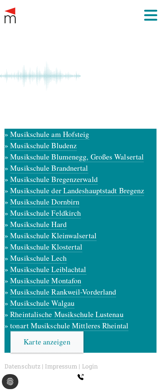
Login (90, 366)
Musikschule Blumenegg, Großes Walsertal (77, 157)
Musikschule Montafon (45, 280)
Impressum (61, 366)
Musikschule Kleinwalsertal (53, 235)
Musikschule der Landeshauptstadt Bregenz (77, 190)
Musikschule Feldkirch (45, 213)
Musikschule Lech (38, 258)
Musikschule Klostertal (46, 247)
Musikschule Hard (38, 224)
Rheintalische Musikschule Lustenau (66, 314)
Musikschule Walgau (42, 303)
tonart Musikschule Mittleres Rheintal (69, 325)
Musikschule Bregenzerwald (54, 179)
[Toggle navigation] (150, 15)
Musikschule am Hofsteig (49, 134)
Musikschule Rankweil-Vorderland (63, 292)
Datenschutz (22, 366)
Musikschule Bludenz (43, 145)
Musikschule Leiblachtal (48, 269)
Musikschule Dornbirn (44, 202)
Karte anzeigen (47, 342)
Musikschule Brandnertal (49, 168)
